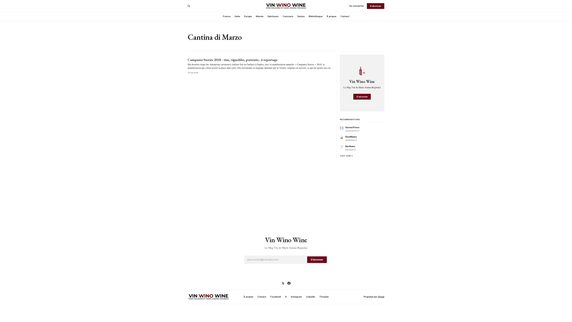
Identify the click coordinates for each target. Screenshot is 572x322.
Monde (259, 16)
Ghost (381, 296)
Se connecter (356, 5)
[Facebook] (288, 283)
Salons (301, 16)
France (226, 16)
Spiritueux (273, 16)
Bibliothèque (315, 16)
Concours (288, 16)
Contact (345, 16)
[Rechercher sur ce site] (188, 6)
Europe (248, 16)
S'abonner (375, 6)
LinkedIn (310, 296)
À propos (331, 16)
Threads (324, 296)
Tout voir (345, 156)
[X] (283, 283)
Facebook (275, 296)
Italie (237, 16)
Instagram (296, 296)
